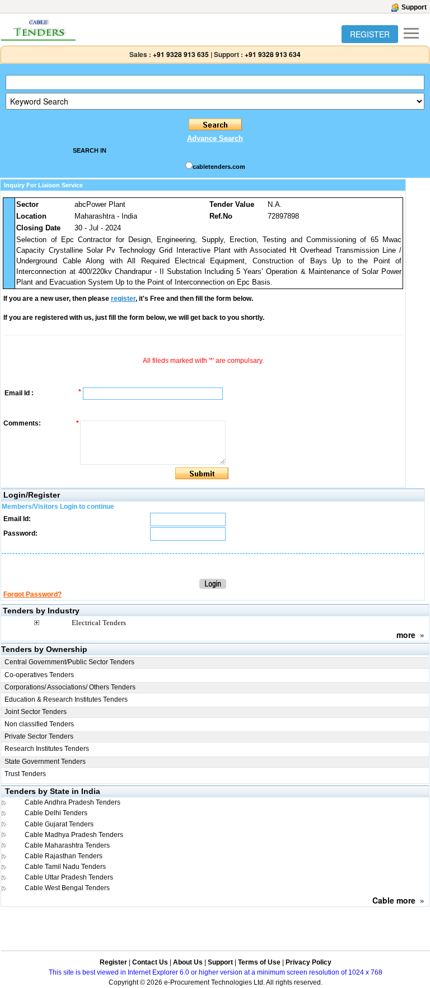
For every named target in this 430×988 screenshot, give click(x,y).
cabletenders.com (219, 166)
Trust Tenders (25, 774)
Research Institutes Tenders (46, 749)
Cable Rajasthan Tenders (63, 856)
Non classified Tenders (39, 724)
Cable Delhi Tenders (56, 813)
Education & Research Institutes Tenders (66, 699)
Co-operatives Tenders (39, 675)
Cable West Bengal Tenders (67, 888)
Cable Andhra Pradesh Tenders (72, 802)
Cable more (393, 900)
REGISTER (370, 34)
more (405, 634)
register (123, 298)
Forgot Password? (32, 594)
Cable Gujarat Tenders (59, 824)
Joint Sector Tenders (35, 712)
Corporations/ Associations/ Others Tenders (69, 687)
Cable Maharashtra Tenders (67, 845)
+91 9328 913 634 (273, 54)
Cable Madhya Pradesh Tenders (74, 835)
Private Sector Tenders (38, 736)
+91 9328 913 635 (180, 54)
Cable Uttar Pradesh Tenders (69, 877)
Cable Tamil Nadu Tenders (65, 867)
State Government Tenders (45, 761)
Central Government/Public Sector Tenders (69, 662)
